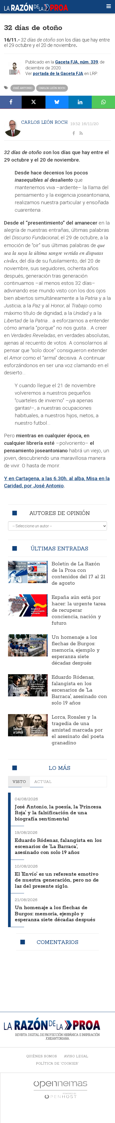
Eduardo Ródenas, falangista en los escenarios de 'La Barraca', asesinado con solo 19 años (79, 690)
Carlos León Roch (52, 88)
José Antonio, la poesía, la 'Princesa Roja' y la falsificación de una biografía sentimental (58, 813)
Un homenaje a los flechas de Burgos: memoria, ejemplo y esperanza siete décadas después (76, 650)
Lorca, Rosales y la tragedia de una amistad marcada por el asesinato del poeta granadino (78, 730)
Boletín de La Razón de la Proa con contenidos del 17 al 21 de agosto (78, 574)
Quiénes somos (41, 1056)
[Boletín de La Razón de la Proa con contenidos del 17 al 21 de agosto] (28, 572)
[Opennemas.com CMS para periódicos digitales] (60, 1089)
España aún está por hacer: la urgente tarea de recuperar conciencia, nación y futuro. (79, 610)
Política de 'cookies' (57, 1063)
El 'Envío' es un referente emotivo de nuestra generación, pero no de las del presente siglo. (57, 880)
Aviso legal (76, 1056)
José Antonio (22, 88)
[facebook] (73, 133)
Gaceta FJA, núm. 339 (76, 62)
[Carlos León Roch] (12, 128)
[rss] (81, 133)
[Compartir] (11, 102)
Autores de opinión (59, 513)
